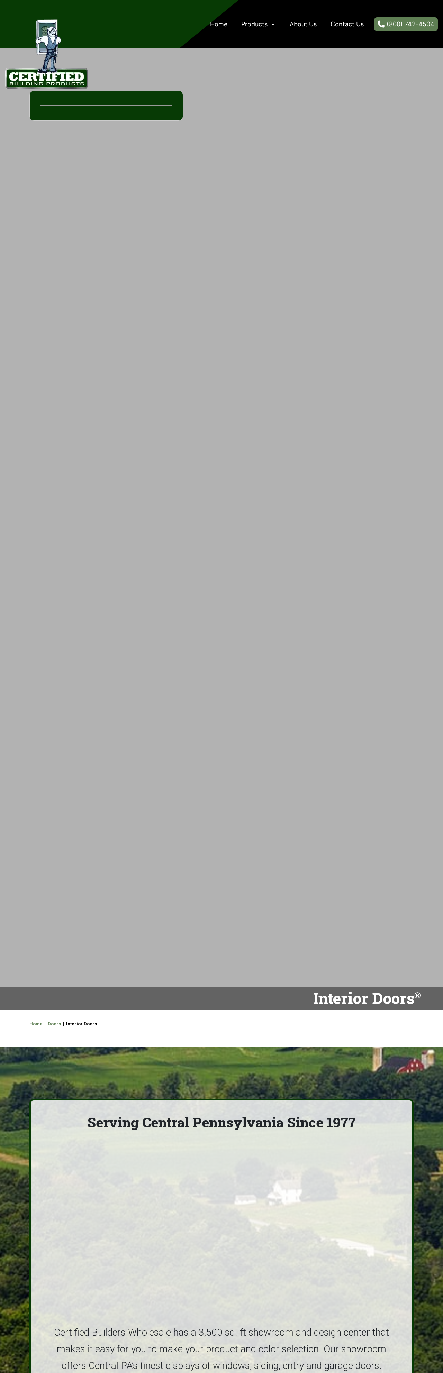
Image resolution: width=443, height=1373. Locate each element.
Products (254, 24)
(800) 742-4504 (410, 24)
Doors (54, 1023)
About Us (303, 24)
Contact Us (347, 24)
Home (218, 24)
